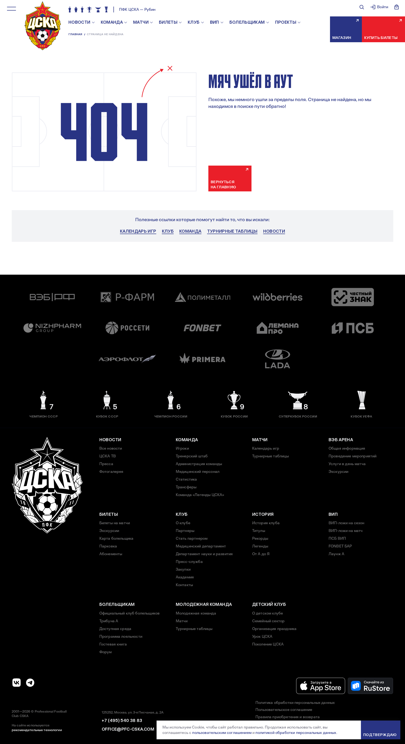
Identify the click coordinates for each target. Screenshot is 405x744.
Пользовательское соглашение (283, 709)
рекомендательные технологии (37, 730)
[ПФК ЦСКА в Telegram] (30, 682)
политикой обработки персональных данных (295, 732)
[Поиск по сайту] (361, 7)
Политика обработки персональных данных (295, 702)
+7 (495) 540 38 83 (122, 720)
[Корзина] (396, 7)
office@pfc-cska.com (128, 729)
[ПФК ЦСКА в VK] (17, 682)
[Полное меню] (11, 8)
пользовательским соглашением (221, 732)
